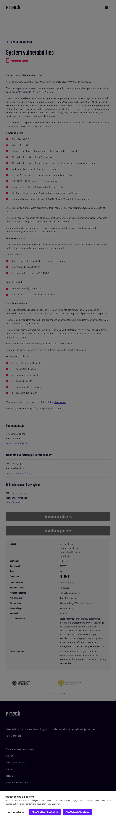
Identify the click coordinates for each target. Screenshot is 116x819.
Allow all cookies (77, 812)
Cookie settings (16, 812)
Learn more (56, 804)
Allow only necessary (45, 812)
